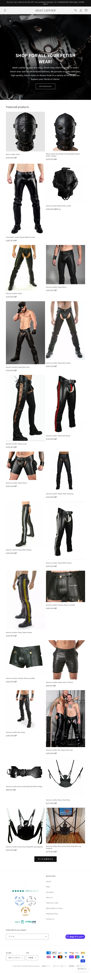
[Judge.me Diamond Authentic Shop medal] (19, 901)
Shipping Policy (52, 914)
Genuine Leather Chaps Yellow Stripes (19, 632)
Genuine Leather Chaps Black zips (17, 367)
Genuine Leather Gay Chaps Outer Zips (59, 750)
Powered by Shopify (33, 966)
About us (49, 897)
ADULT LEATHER (22, 966)
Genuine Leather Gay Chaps (15, 732)
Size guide (50, 892)
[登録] (45, 936)
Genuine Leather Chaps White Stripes (19, 550)
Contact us (50, 919)
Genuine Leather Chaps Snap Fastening (59, 494)
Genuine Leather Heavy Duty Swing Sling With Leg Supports (63, 847)
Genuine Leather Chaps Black (56, 287)
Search (48, 881)
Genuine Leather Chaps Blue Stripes (58, 363)
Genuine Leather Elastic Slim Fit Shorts (59, 682)
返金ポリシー (46, 966)
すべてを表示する (45, 859)
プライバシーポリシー (60, 966)
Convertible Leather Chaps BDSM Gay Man (20, 237)
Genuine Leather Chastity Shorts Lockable (60, 605)
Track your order (52, 903)
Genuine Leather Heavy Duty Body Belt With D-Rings (24, 786)
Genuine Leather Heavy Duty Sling (58, 800)
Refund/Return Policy (54, 908)
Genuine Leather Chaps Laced (16, 444)
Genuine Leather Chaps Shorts (16, 483)
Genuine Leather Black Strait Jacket (58, 206)
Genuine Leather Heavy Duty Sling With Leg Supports (24, 847)
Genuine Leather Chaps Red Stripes (58, 436)
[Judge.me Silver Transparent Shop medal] (31, 901)
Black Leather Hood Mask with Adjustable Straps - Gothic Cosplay (63, 155)
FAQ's (48, 887)
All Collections (45, 86)
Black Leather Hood (13, 154)
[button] (5, 10)
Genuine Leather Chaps (14, 293)
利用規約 (71, 966)
